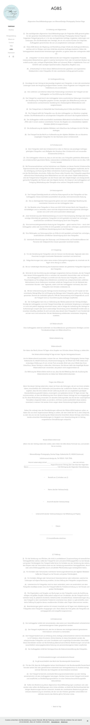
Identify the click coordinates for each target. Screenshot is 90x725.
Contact (11, 42)
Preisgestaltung (11, 36)
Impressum (11, 53)
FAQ (11, 46)
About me (11, 39)
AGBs (11, 49)
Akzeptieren (55, 722)
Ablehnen (64, 722)
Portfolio (11, 26)
